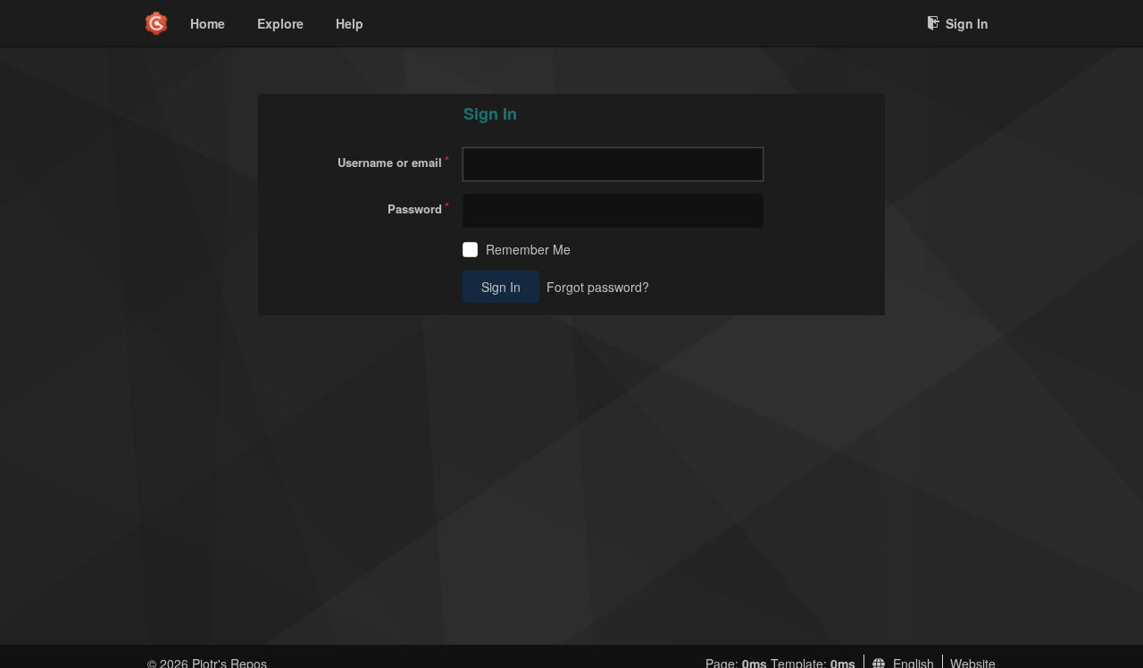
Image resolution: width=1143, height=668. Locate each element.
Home (207, 23)
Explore (280, 23)
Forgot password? (597, 287)
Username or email (390, 162)
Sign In (967, 23)
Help (349, 23)
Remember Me (528, 249)
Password (415, 208)
